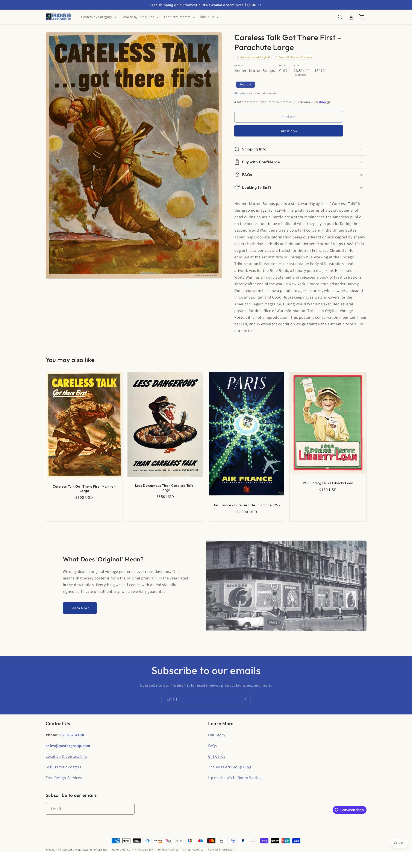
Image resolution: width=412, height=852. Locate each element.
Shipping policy (193, 849)
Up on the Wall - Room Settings (236, 777)
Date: (283, 65)
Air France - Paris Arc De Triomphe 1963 (247, 505)
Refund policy (121, 849)
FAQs (212, 745)
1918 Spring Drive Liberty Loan (328, 483)
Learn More (80, 607)
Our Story (216, 734)
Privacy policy (144, 849)
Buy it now (289, 130)
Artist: (239, 65)
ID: (316, 65)
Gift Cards (216, 756)
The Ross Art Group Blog (229, 766)
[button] (98, 17)
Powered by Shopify (95, 850)
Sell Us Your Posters (63, 766)
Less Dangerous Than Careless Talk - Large (165, 487)
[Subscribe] (244, 699)
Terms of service (168, 849)
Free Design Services (64, 777)
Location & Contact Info (66, 756)
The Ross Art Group (68, 850)
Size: (297, 65)
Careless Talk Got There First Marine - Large (84, 488)
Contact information (221, 849)
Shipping (240, 93)
